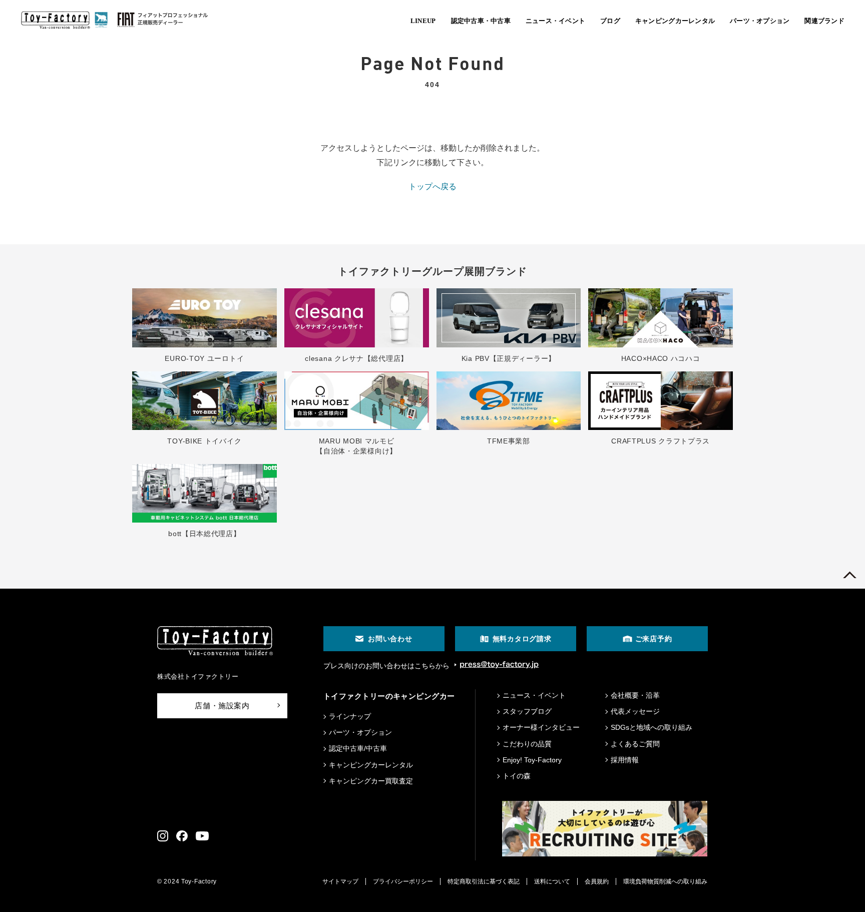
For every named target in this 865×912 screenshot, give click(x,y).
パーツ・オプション (360, 732)
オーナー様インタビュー (541, 727)
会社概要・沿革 (635, 695)
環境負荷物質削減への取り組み (665, 881)
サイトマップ (340, 881)
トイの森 (517, 776)
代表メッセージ (635, 711)
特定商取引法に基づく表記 (484, 881)
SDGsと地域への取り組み (651, 727)
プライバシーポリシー (403, 881)
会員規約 (597, 881)
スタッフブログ (527, 711)
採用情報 (625, 760)
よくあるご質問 (635, 744)
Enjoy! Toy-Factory (532, 760)
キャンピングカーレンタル (371, 765)
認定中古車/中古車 (358, 748)
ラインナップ (350, 716)
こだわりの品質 (527, 744)
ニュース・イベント (534, 695)
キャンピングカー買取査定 (371, 781)
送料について (552, 881)
